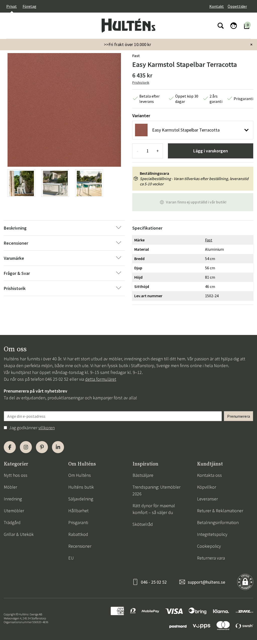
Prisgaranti (78, 522)
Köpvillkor (206, 487)
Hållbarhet (78, 511)
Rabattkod (78, 534)
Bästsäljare (143, 475)
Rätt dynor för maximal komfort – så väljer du (154, 509)
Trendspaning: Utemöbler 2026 (156, 490)
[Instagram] (26, 447)
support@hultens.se (206, 582)
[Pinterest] (42, 447)
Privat (11, 6)
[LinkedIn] (58, 447)
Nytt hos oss (15, 475)
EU (71, 558)
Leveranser (207, 499)
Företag (29, 6)
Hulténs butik (81, 487)
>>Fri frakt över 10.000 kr (127, 44)
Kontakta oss (209, 475)
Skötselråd (143, 524)
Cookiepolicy (209, 546)
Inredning (13, 499)
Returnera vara (211, 558)
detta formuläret (100, 379)
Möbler (10, 487)
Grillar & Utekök (19, 534)
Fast (136, 55)
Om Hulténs (79, 475)
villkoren (46, 428)
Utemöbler (14, 511)
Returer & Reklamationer (220, 511)
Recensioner (79, 546)
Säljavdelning (80, 499)
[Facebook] (10, 447)
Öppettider (237, 6)
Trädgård (12, 522)
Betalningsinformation (218, 522)
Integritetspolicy (212, 534)
